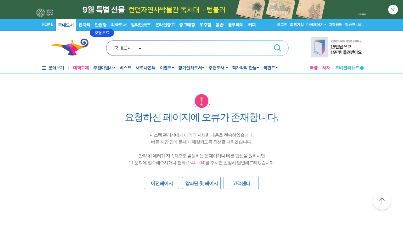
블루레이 (236, 24)
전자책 (84, 24)
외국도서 (119, 24)
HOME (47, 24)
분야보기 (56, 67)
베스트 (126, 67)
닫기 (393, 9)
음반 (220, 24)
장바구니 (353, 24)
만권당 (101, 24)
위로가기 (382, 201)
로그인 (282, 24)
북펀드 (269, 67)
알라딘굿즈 (141, 24)
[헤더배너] (337, 47)
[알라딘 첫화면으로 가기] (72, 47)
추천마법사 (103, 67)
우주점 (205, 24)
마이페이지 (315, 24)
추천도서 (216, 67)
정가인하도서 (190, 67)
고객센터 (336, 24)
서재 (326, 67)
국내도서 (66, 25)
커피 (252, 24)
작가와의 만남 (244, 67)
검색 (277, 48)
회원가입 (297, 24)
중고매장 (187, 24)
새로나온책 (146, 67)
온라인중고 (165, 24)
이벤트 (166, 67)
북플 (314, 67)
